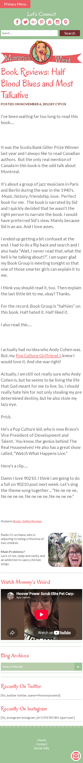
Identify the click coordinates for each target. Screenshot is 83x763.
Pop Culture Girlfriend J (38, 355)
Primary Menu (15, 4)
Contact (41, 744)
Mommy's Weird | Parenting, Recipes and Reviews (41, 52)
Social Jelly (41, 748)
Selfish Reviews (32, 521)
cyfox (60, 104)
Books (17, 521)
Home (41, 740)
